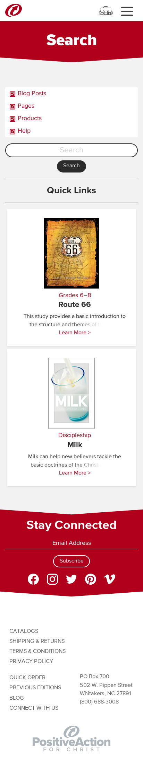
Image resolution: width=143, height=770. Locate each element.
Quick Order (27, 678)
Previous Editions (35, 688)
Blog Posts (32, 93)
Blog (16, 698)
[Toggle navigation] (127, 11)
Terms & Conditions (37, 651)
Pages (26, 106)
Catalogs (23, 631)
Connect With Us (33, 708)
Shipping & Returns (37, 641)
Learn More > (75, 333)
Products (30, 118)
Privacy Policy (31, 661)
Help (24, 131)
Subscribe (72, 561)
